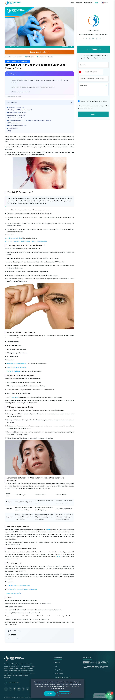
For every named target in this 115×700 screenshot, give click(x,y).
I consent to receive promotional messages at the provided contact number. (93, 107)
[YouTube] (19, 689)
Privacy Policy (92, 101)
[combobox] (80, 72)
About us (79, 3)
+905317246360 (13, 683)
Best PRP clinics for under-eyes (17, 125)
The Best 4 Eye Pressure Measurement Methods (22, 589)
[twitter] (86, 39)
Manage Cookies (64, 694)
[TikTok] (27, 689)
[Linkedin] (97, 39)
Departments (88, 3)
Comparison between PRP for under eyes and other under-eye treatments (29, 120)
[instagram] (90, 39)
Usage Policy (58, 670)
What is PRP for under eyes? (16, 107)
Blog (96, 3)
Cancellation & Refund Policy (63, 677)
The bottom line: (13, 128)
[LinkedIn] (14, 689)
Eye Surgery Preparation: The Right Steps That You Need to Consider (26, 241)
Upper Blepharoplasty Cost (13, 238)
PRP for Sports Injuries (13, 371)
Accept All (49, 694)
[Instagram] (23, 689)
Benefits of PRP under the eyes (17, 112)
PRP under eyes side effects (16, 118)
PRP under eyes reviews (15, 123)
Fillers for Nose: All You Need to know (18, 586)
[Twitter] (10, 689)
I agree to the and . (93, 101)
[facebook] (83, 39)
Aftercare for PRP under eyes (16, 115)
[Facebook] (6, 689)
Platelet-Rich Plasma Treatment (17, 364)
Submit (93, 114)
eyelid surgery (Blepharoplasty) (16, 367)
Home (72, 3)
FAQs (9, 131)
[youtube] (93, 39)
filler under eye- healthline (14, 639)
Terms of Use (102, 101)
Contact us (59, 557)
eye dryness (14, 397)
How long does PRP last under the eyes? (20, 110)
